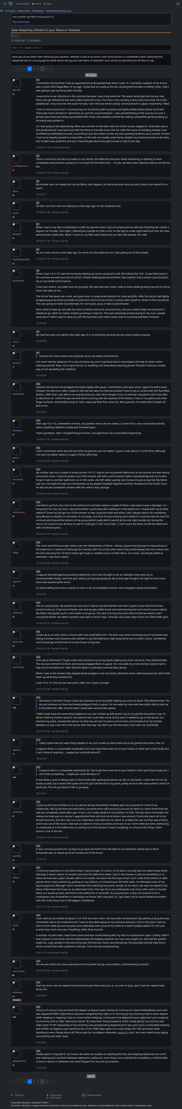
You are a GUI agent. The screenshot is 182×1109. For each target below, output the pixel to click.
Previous (92, 75)
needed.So (123, 1032)
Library (37, 3)
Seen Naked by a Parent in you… (59, 10)
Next (90, 1076)
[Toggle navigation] (4, 3)
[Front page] (1, 10)
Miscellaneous (37, 10)
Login (49, 3)
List (16, 35)
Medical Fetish (24, 10)
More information (21, 21)
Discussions (24, 3)
